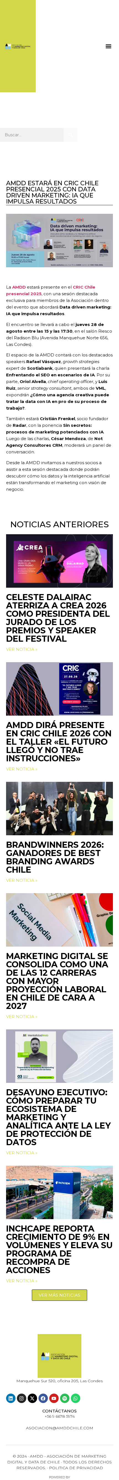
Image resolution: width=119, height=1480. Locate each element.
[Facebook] (43, 1398)
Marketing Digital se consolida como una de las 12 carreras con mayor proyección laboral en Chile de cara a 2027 (57, 981)
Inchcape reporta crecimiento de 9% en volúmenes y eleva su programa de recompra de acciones (59, 1249)
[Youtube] (54, 1398)
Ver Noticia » (21, 649)
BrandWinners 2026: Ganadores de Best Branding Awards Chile (55, 857)
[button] (108, 46)
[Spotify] (64, 1398)
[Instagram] (21, 1398)
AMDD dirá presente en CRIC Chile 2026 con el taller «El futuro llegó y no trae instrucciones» (59, 742)
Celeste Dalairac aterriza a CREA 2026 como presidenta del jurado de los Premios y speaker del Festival (58, 618)
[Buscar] (70, 135)
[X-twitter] (32, 1398)
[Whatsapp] (75, 1398)
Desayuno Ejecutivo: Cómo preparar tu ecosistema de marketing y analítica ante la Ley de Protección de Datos (58, 1117)
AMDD (19, 287)
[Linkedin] (10, 1398)
